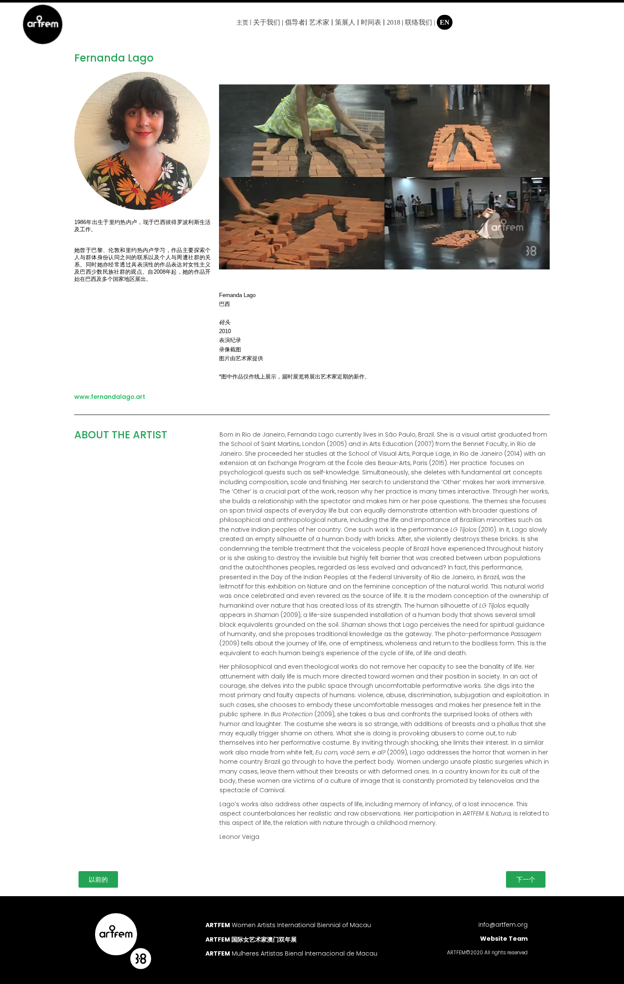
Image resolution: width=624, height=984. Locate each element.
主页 (242, 22)
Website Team (504, 938)
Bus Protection (292, 714)
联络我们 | (420, 22)
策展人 (345, 22)
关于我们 (266, 22)
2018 (393, 22)
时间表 (371, 22)
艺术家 (319, 22)
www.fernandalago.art (109, 396)
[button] (98, 879)
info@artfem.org (503, 924)
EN (445, 22)
